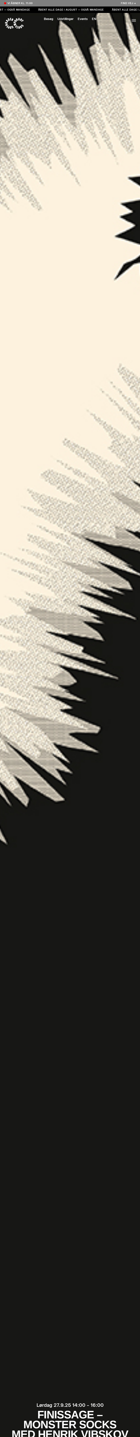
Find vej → (128, 3)
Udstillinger (65, 19)
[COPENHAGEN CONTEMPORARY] (17, 23)
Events (83, 19)
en (94, 19)
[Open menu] (122, 20)
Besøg (48, 19)
